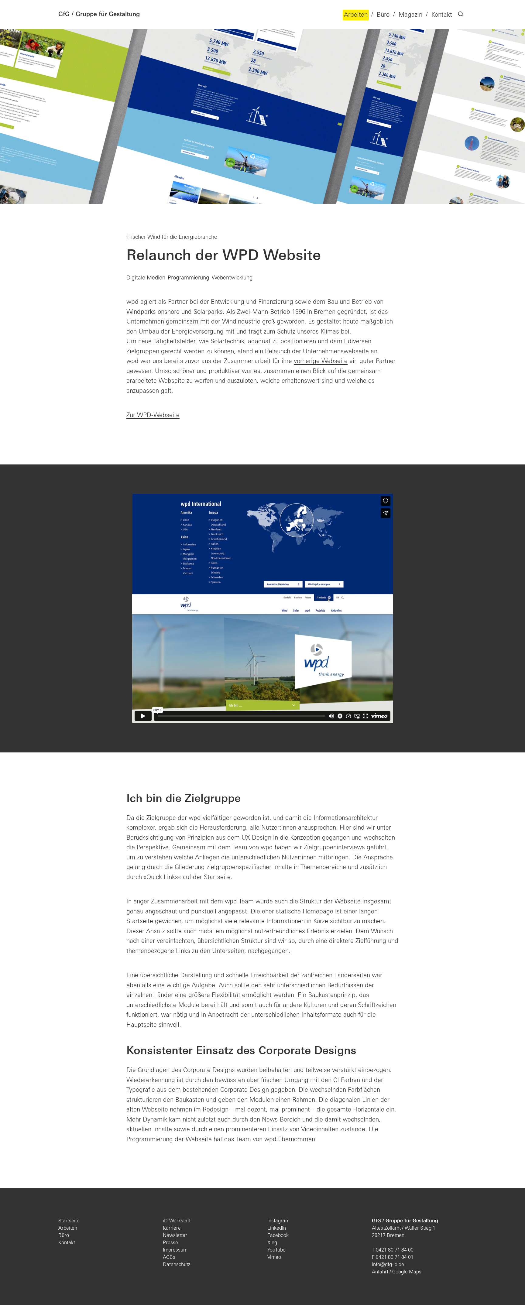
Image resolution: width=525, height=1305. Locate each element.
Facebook (278, 1235)
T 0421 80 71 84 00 (392, 1250)
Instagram (278, 1221)
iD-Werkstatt (176, 1221)
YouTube (276, 1250)
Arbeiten (67, 1228)
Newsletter (175, 1235)
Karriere (172, 1228)
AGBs (169, 1257)
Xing (272, 1243)
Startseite (69, 1221)
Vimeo (274, 1257)
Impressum (175, 1250)
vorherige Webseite (321, 361)
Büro (63, 1235)
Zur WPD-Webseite (153, 416)
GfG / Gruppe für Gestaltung (99, 15)
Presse (170, 1243)
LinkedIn (276, 1228)
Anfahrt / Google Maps (396, 1272)
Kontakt (66, 1243)
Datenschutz (176, 1264)
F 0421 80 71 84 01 (392, 1257)
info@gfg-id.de (388, 1264)
